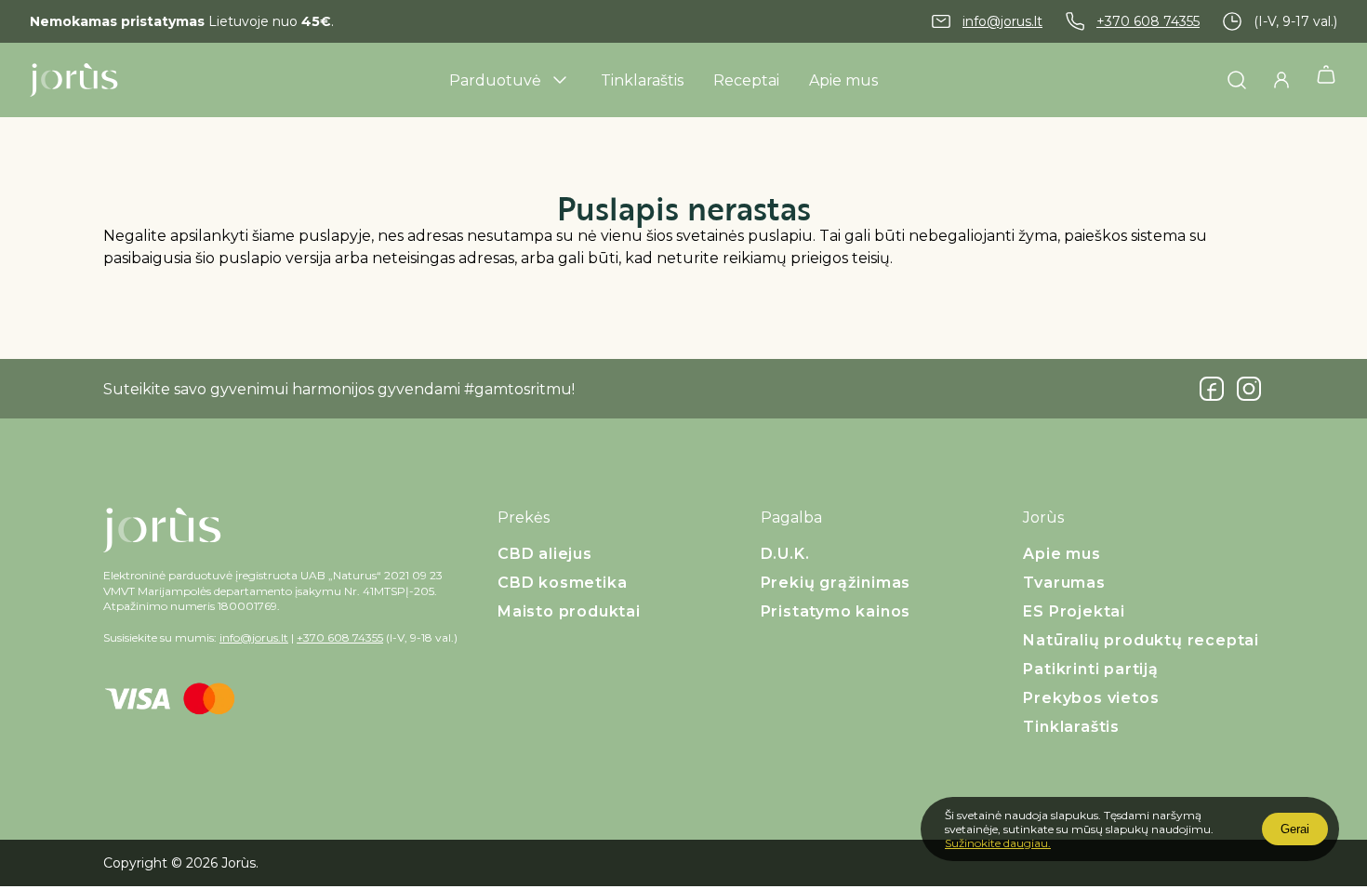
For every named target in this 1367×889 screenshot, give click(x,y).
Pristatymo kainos (836, 611)
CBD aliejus (545, 554)
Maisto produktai (569, 611)
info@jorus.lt (1002, 21)
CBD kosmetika (562, 582)
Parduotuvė (495, 80)
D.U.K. (785, 554)
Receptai (746, 80)
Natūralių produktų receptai (1141, 640)
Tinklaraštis (642, 80)
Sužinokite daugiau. (998, 843)
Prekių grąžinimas (836, 582)
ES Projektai (1074, 611)
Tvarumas (1064, 582)
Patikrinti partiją (1090, 669)
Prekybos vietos (1091, 698)
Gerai (1295, 829)
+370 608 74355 (1148, 21)
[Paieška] (1237, 80)
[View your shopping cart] (1326, 80)
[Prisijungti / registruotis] (1281, 80)
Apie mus (843, 80)
